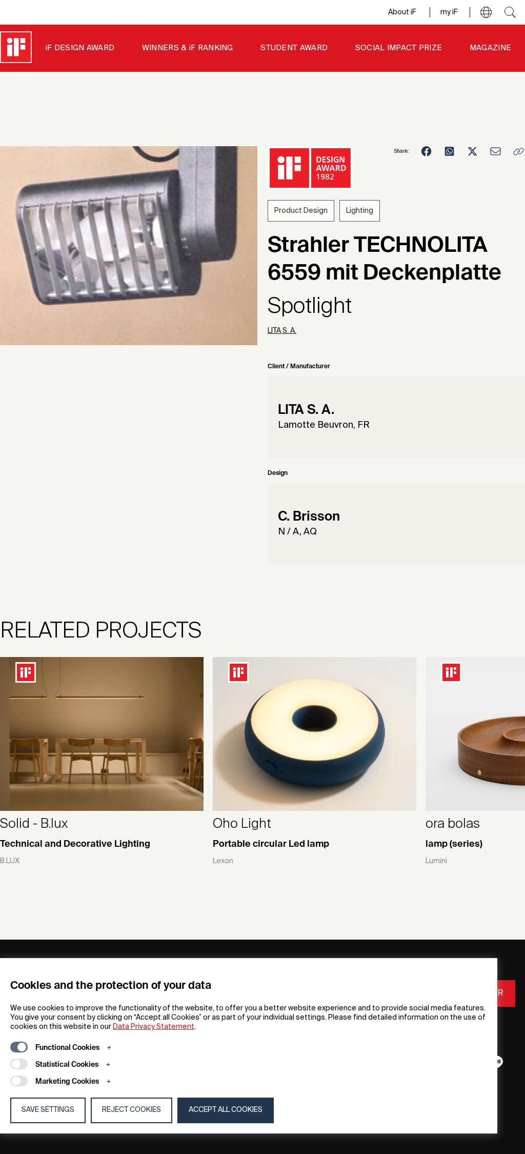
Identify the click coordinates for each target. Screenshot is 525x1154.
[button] (486, 12)
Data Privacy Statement (153, 1026)
